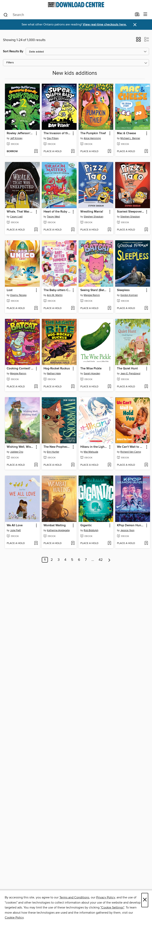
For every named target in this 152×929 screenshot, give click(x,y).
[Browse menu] (145, 14)
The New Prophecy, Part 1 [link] (57, 447)
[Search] (5, 14)
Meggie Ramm (92, 295)
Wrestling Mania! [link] (91, 212)
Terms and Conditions (74, 897)
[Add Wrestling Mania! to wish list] (109, 229)
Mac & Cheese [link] (126, 133)
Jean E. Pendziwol (130, 373)
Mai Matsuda (91, 451)
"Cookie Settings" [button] (112, 907)
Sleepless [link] (123, 290)
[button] (138, 41)
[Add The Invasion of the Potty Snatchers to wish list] (72, 151)
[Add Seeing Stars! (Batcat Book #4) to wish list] (109, 308)
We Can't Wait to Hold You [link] (130, 447)
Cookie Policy (14, 918)
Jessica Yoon (127, 530)
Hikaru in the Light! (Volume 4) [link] (94, 447)
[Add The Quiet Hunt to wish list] (146, 386)
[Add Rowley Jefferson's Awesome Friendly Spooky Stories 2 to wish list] (35, 151)
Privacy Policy (105, 897)
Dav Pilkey (53, 138)
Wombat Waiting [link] (55, 525)
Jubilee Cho (16, 451)
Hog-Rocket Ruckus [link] (57, 368)
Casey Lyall (16, 216)
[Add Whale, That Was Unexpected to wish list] (35, 229)
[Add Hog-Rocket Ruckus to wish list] (72, 386)
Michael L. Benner (130, 138)
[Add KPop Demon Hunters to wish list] (146, 543)
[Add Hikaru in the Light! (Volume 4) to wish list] (109, 465)
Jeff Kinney (16, 138)
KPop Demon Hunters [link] (130, 525)
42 (101, 560)
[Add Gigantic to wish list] (109, 543)
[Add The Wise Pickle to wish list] (109, 386)
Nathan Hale (54, 373)
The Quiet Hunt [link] (127, 368)
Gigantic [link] (86, 525)
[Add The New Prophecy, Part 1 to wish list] (72, 465)
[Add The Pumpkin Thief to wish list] (109, 151)
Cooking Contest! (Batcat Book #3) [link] (20, 368)
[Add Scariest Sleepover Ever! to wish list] (146, 229)
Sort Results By (13, 51)
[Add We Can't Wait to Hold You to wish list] (146, 465)
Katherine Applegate (58, 530)
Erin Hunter (53, 451)
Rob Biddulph (91, 530)
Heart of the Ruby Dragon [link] (57, 212)
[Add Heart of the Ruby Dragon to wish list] (72, 229)
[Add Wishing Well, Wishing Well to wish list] (35, 465)
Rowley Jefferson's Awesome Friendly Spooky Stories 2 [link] (20, 133)
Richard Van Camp (130, 451)
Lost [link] (9, 290)
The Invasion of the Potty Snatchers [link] (57, 133)
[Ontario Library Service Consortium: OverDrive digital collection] (76, 4)
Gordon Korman (129, 295)
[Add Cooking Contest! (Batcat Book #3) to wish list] (35, 386)
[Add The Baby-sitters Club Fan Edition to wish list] (72, 308)
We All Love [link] (15, 525)
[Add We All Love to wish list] (35, 543)
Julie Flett (15, 530)
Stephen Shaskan (93, 216)
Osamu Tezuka (18, 295)
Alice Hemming (92, 138)
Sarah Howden (92, 373)
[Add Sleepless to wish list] (146, 308)
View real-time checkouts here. (105, 24)
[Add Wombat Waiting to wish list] (72, 543)
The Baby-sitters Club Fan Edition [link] (57, 290)
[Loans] (137, 15)
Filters (10, 62)
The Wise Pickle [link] (91, 368)
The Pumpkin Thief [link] (93, 133)
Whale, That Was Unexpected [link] (20, 212)
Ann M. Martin (55, 295)
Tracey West (53, 216)
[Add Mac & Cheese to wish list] (146, 151)
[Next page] (109, 559)
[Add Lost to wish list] (35, 308)
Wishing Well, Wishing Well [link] (20, 447)
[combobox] (67, 15)
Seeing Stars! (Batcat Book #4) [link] (94, 290)
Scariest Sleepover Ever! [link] (130, 212)
